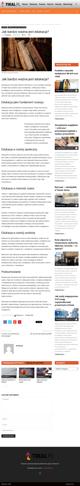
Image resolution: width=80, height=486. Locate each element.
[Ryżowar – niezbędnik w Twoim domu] (67, 200)
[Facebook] (77, 11)
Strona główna (25, 11)
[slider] (7, 315)
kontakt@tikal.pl (47, 468)
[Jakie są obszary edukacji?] (44, 373)
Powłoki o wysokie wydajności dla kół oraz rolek (66, 73)
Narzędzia (59, 80)
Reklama (39, 11)
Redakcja (8, 35)
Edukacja (33, 4)
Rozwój (58, 4)
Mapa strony (70, 484)
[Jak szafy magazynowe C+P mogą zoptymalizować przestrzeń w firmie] (67, 314)
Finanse (42, 4)
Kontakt (47, 11)
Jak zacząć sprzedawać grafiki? (41, 334)
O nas (33, 11)
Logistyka (58, 309)
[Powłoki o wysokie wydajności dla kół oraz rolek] (67, 85)
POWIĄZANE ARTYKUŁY (13, 363)
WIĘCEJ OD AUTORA (35, 363)
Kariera (50, 4)
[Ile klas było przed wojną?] (26, 373)
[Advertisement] (40, 18)
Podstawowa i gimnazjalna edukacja (17, 27)
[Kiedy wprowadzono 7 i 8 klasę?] (9, 373)
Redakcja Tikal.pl (60, 90)
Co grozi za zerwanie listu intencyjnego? (10, 335)
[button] (76, 4)
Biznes (25, 4)
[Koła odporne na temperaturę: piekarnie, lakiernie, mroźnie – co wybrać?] (67, 258)
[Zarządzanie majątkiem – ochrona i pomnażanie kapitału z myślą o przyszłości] (67, 143)
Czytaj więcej (59, 119)
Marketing (67, 4)
